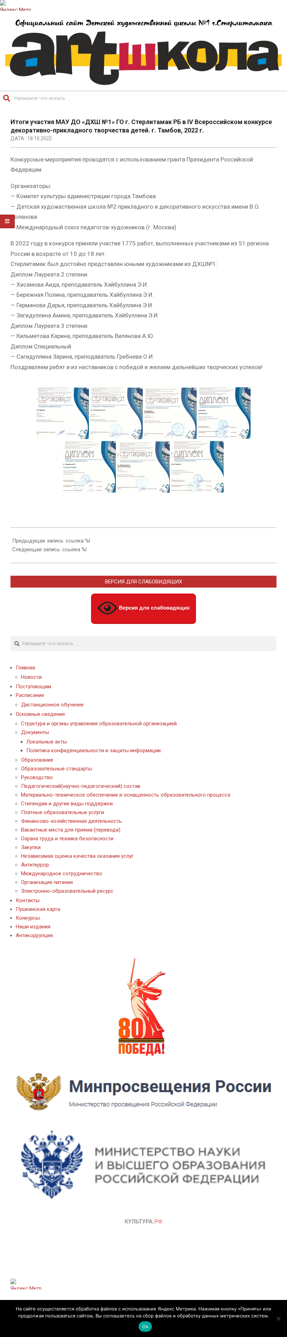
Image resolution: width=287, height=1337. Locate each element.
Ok (145, 1326)
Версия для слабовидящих (154, 607)
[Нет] (278, 1318)
